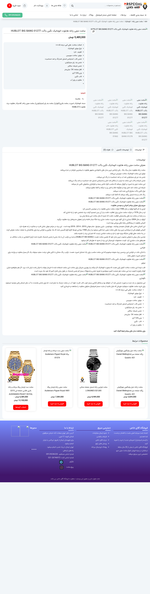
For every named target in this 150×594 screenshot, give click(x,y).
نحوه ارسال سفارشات (99, 433)
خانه (145, 21)
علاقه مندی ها (56, 5)
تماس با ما (74, 15)
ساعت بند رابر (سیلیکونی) (44, 103)
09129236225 (14, 15)
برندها (123, 15)
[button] (93, 31)
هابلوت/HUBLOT (78, 107)
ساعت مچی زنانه (137, 21)
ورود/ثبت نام (39, 5)
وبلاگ (91, 15)
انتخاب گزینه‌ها (20, 407)
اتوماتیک (127, 21)
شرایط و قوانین (101, 436)
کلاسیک (18, 103)
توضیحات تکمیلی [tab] (122, 149)
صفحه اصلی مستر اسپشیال (106, 15)
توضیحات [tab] (138, 149)
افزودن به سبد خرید (130, 403)
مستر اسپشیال (95, 286)
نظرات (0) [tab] (107, 149)
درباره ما (83, 15)
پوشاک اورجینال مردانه (99, 447)
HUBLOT (80, 237)
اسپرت (71, 103)
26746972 (56, 457)
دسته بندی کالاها (137, 15)
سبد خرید (15, 5)
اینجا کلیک (121, 331)
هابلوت (12, 103)
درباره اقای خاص (101, 440)
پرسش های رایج (101, 443)
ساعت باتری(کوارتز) (61, 103)
